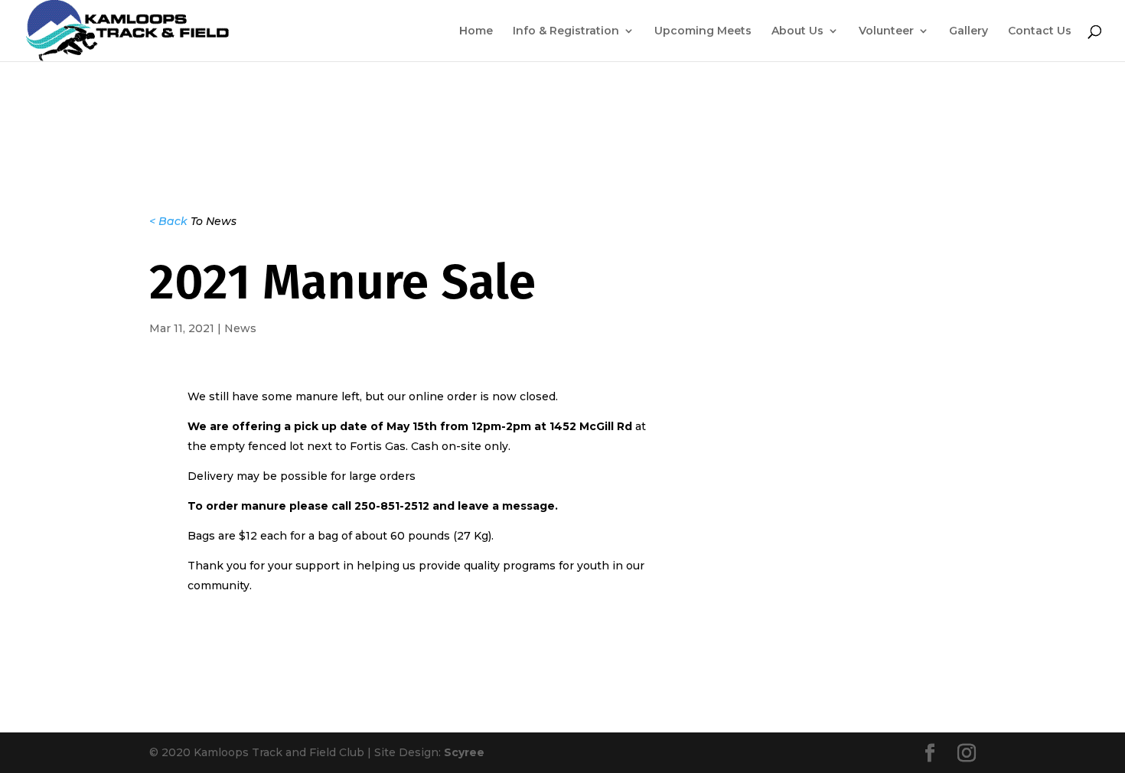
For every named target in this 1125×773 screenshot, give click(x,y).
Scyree (464, 752)
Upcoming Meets (703, 31)
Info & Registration (566, 31)
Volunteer (886, 31)
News (240, 328)
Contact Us (1039, 31)
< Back (168, 221)
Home (476, 31)
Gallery (968, 31)
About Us (797, 31)
